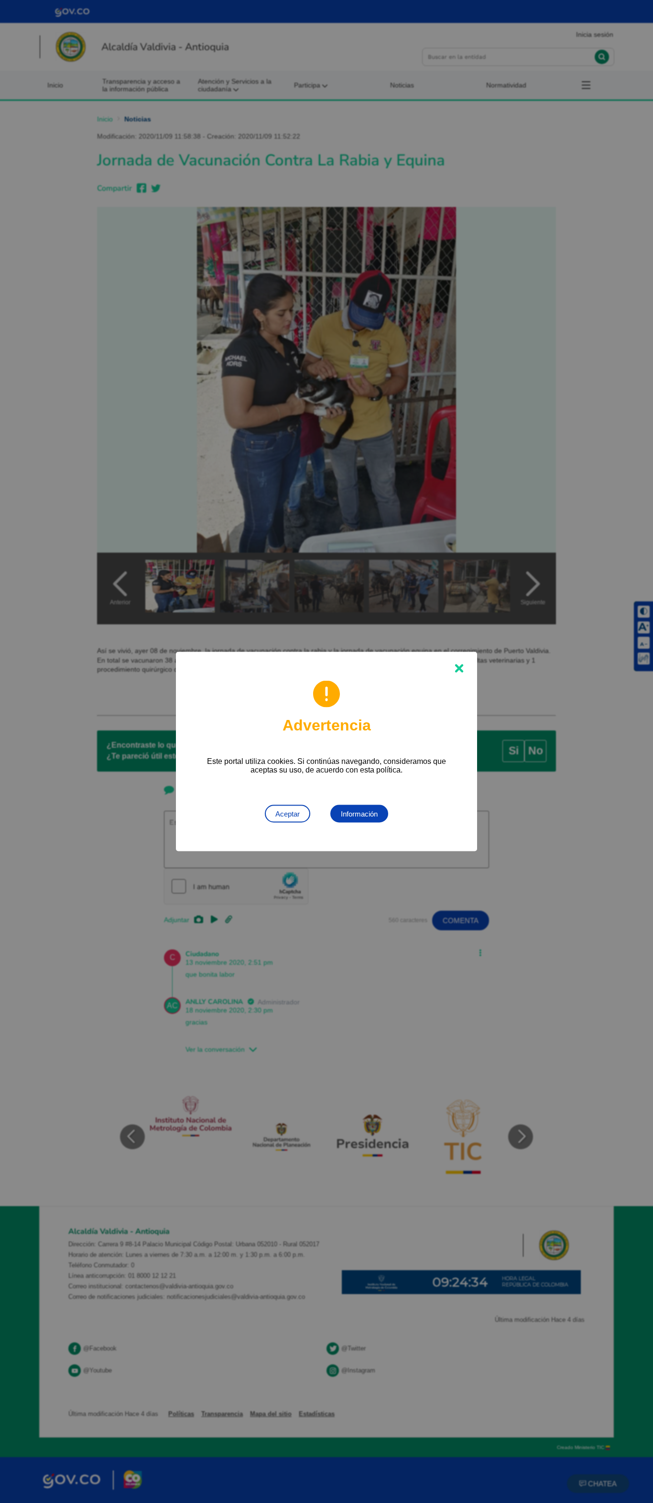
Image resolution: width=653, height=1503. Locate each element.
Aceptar (287, 814)
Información (359, 814)
